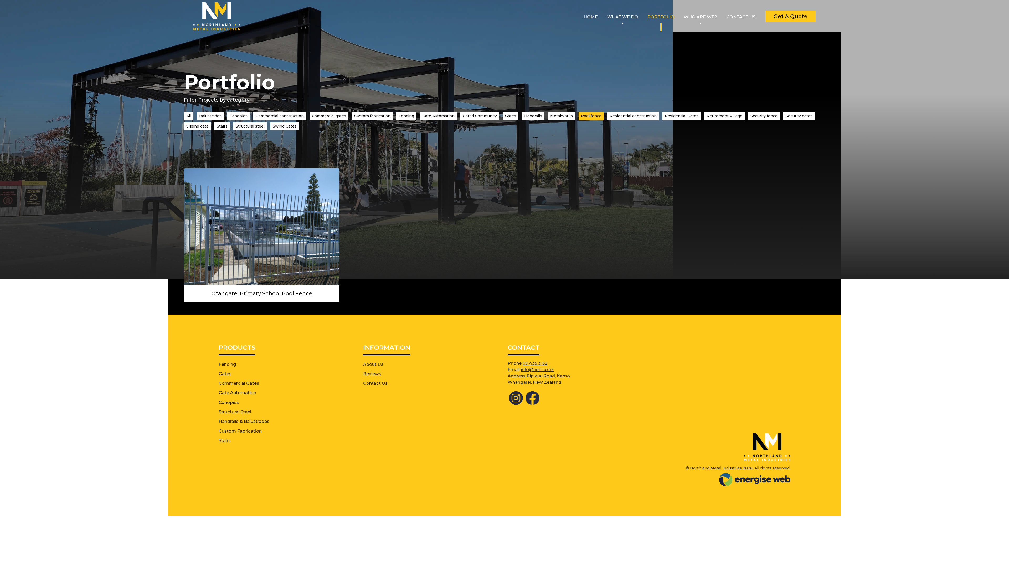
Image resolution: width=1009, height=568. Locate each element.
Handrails (533, 116)
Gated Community (480, 116)
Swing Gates (285, 126)
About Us (373, 364)
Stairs (222, 126)
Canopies (239, 116)
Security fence (764, 116)
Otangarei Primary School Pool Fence (261, 293)
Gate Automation (438, 116)
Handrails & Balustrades (244, 421)
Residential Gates (681, 116)
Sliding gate (197, 126)
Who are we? (700, 16)
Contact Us (741, 16)
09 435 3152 (535, 363)
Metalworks (561, 116)
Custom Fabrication (240, 431)
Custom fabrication (372, 116)
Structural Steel (235, 411)
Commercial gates (329, 116)
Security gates (799, 116)
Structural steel (250, 126)
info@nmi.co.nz (537, 369)
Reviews (372, 373)
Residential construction (633, 116)
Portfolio (660, 16)
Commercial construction (280, 116)
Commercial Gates (239, 383)
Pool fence (591, 116)
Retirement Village (724, 116)
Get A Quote (790, 16)
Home (591, 16)
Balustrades (210, 116)
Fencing (406, 116)
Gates (510, 116)
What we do (622, 16)
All (188, 116)
